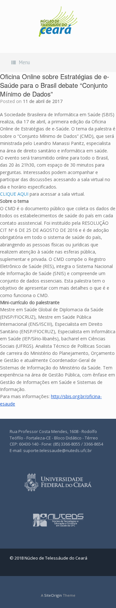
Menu (24, 62)
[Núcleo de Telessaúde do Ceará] (58, 21)
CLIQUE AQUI (14, 194)
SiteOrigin (53, 595)
